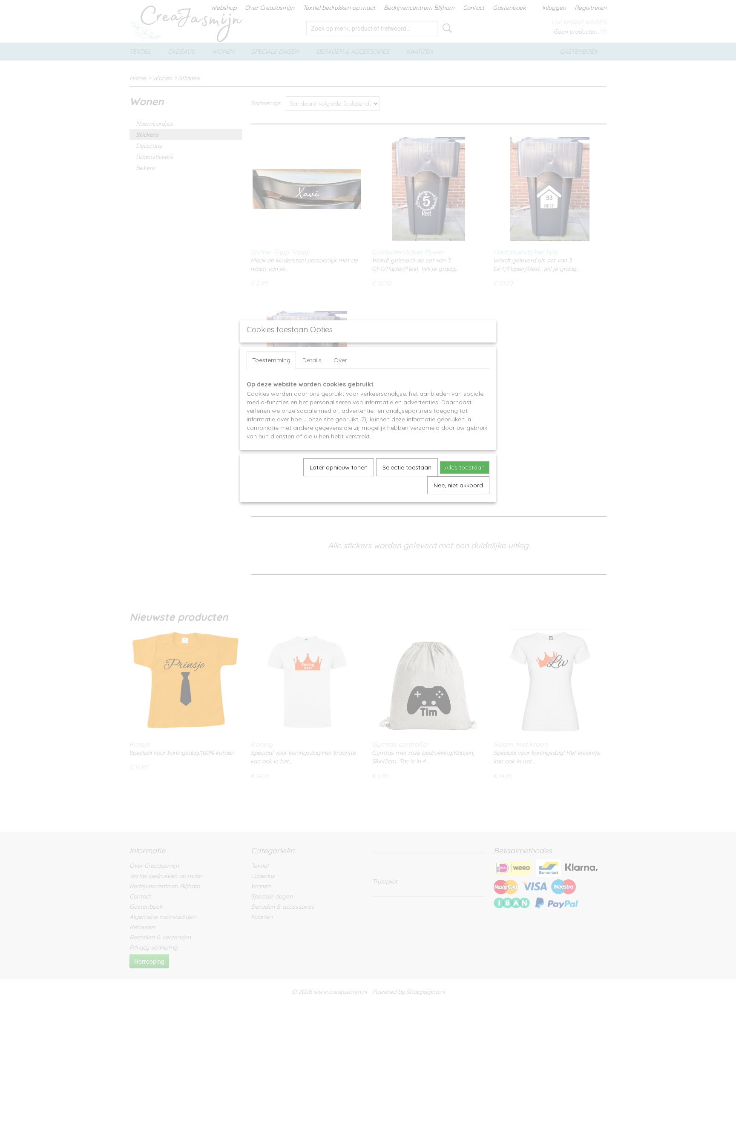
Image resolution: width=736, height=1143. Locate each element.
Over (340, 360)
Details (312, 360)
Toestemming (271, 360)
